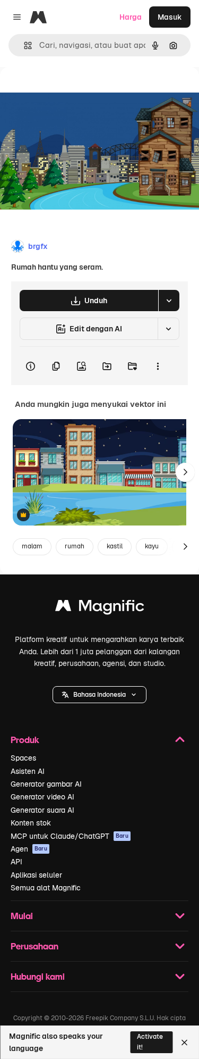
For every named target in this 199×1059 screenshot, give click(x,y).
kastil (115, 546)
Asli (60, 91)
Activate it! (150, 1041)
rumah (74, 546)
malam (32, 546)
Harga (130, 17)
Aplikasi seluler (36, 875)
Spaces (23, 758)
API (16, 861)
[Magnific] (99, 608)
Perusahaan (34, 946)
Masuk (170, 17)
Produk (25, 739)
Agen (29, 849)
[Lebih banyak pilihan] (157, 366)
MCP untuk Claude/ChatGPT (69, 836)
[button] (99, 694)
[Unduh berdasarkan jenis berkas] (168, 300)
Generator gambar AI (46, 784)
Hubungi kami (38, 976)
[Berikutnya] (185, 472)
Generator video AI (42, 797)
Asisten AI (28, 771)
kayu (152, 546)
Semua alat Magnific (46, 888)
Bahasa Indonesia (99, 694)
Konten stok (31, 823)
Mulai (22, 915)
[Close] (184, 1042)
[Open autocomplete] (23, 45)
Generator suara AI (42, 810)
